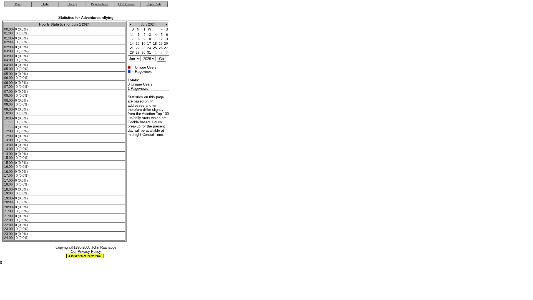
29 (138, 52)
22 (138, 48)
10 (149, 39)
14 (132, 44)
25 (155, 48)
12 (161, 39)
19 (161, 44)
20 (166, 44)
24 (149, 48)
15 (138, 44)
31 (149, 52)
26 (161, 48)
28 (132, 52)
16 (143, 44)
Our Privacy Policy (86, 251)
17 (149, 44)
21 (132, 48)
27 (166, 48)
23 (143, 48)
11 (155, 39)
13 (166, 39)
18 (155, 44)
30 (143, 52)
